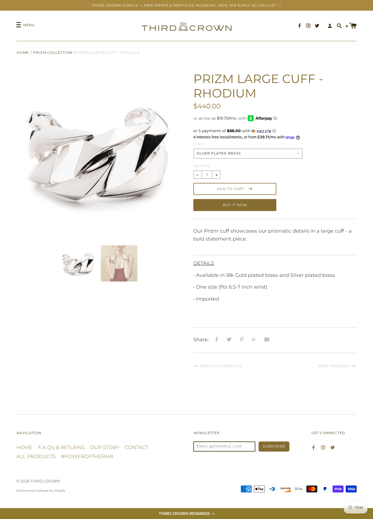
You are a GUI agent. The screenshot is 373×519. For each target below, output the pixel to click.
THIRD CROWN (45, 481)
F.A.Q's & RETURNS (61, 447)
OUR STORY (104, 447)
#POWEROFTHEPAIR (87, 456)
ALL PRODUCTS (36, 456)
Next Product (334, 366)
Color (198, 143)
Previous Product (221, 366)
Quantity (201, 165)
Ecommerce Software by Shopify (40, 491)
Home (23, 53)
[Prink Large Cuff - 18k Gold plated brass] (275, 251)
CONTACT (137, 447)
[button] (186, 513)
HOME (24, 447)
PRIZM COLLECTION (53, 53)
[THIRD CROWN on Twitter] (317, 25)
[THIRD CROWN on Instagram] (308, 25)
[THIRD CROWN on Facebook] (299, 25)
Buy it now (235, 205)
